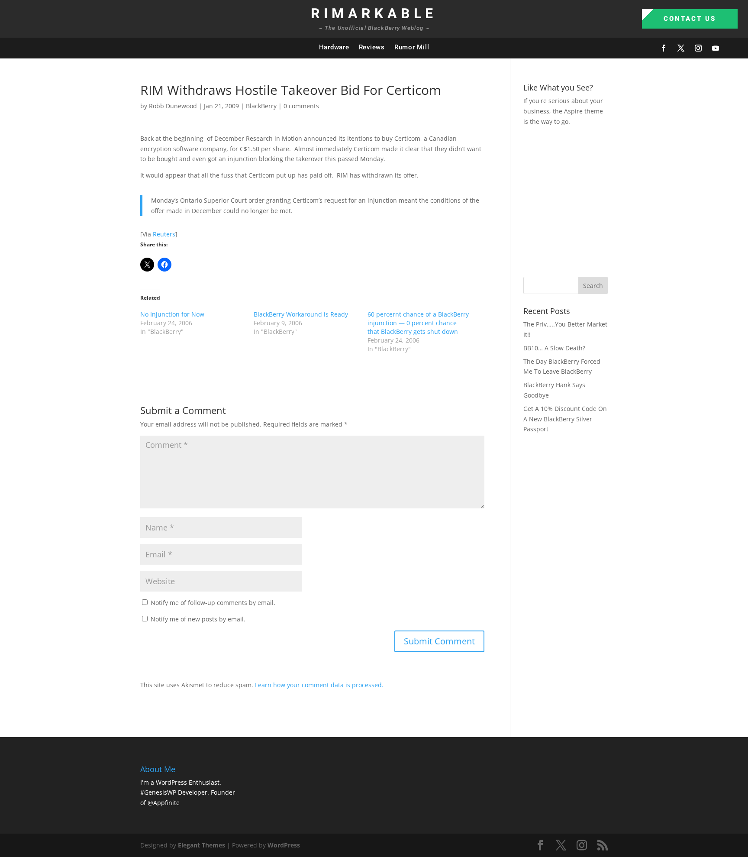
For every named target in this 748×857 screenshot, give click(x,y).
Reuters (164, 234)
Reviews (372, 47)
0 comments (301, 106)
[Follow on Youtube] (715, 48)
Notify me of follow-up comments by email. (213, 602)
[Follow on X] (681, 48)
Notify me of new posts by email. (198, 619)
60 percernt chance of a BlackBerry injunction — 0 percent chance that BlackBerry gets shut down (418, 323)
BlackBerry (261, 106)
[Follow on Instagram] (698, 48)
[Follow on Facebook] (664, 48)
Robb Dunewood (173, 106)
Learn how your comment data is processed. (319, 685)
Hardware (334, 47)
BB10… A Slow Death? (554, 348)
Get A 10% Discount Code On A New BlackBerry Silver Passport (565, 418)
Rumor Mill (411, 47)
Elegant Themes (201, 845)
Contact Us (690, 18)
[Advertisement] (635, 200)
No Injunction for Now (172, 314)
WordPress (284, 845)
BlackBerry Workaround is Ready (301, 314)
